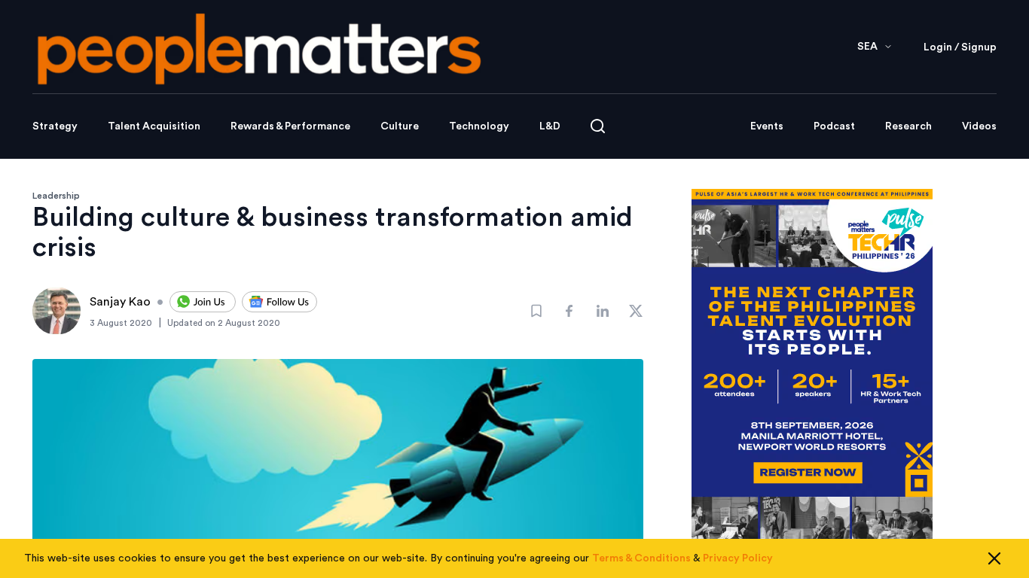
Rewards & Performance (290, 126)
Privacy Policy (738, 558)
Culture (399, 126)
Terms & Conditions (641, 558)
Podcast (834, 126)
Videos (979, 126)
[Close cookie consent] (994, 558)
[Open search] (598, 126)
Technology (479, 126)
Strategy (55, 126)
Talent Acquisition (154, 126)
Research (908, 126)
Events (766, 126)
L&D (549, 126)
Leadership (56, 195)
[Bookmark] (536, 310)
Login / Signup (960, 47)
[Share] (569, 310)
